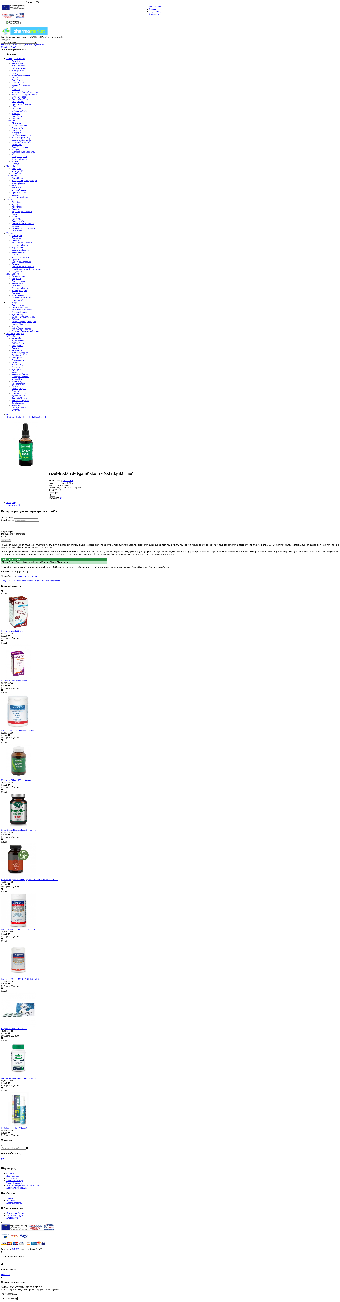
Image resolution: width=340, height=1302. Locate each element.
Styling (15, 204)
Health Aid (68, 480)
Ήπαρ (14, 73)
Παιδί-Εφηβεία (12, 274)
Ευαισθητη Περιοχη (20, 250)
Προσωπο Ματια (19, 221)
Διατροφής (49, 581)
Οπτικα (15, 386)
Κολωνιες (16, 293)
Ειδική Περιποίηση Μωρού (23, 317)
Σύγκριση (15, 638)
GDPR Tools (11, 1173)
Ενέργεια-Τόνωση (19, 68)
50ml (28, 581)
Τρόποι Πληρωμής (14, 1183)
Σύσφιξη (15, 164)
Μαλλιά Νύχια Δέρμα (21, 85)
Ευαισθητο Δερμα (19, 290)
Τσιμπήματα (17, 173)
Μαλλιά (15, 255)
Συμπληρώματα (37, 581)
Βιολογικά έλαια (19, 408)
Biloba (11, 581)
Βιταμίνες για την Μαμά (22, 310)
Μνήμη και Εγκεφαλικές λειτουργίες (27, 92)
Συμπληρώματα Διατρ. (15, 58)
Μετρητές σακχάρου (20, 376)
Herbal (17, 581)
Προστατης (16, 219)
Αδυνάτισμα (11, 176)
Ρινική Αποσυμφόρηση (21, 329)
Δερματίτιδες (17, 365)
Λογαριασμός (155, 11)
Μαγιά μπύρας (18, 82)
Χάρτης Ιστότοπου (14, 1203)
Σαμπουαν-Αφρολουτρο (22, 298)
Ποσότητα (53, 492)
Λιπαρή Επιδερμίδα (20, 147)
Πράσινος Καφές (19, 192)
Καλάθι (53, 498)
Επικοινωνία (154, 14)
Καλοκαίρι (10, 166)
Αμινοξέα (16, 61)
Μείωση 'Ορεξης (19, 190)
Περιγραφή (11, 502)
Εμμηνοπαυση (18, 247)
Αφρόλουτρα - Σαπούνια (22, 211)
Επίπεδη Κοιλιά (18, 183)
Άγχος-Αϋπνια (18, 341)
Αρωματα (16, 209)
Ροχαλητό (16, 391)
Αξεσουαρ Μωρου (20, 307)
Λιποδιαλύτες (17, 188)
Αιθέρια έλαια (18, 343)
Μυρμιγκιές (17, 381)
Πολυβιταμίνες (18, 101)
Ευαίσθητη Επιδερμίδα (21, 140)
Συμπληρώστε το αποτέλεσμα (13, 534)
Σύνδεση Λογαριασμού (11, 45)
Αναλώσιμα (17, 350)
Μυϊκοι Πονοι (18, 379)
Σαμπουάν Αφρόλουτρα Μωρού (25, 331)
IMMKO (15, 1249)
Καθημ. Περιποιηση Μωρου (24, 321)
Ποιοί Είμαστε (155, 7)
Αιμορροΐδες (17, 345)
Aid (61, 581)
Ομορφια (15, 259)
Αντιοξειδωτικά (18, 66)
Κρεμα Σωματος (19, 252)
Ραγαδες (15, 326)
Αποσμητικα (17, 207)
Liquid (23, 581)
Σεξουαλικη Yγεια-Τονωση (23, 228)
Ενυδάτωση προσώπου (21, 135)
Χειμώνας (16, 405)
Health (57, 581)
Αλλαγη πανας (18, 305)
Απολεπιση (16, 130)
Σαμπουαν (16, 226)
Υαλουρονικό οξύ (19, 111)
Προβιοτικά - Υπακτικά (21, 104)
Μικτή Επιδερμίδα (19, 156)
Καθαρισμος (17, 145)
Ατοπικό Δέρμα (18, 360)
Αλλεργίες (16, 348)
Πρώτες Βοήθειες (19, 388)
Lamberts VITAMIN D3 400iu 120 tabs (18, 730)
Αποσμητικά (17, 235)
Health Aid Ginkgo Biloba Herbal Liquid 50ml (26, 417)
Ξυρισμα (15, 216)
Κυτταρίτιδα (17, 185)
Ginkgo (4, 581)
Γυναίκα (9, 233)
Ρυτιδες (15, 161)
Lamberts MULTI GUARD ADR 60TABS (19, 929)
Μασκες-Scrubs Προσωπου (23, 152)
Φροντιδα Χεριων (19, 398)
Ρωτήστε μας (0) (13, 505)
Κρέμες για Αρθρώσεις (21, 374)
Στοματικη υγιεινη (19, 393)
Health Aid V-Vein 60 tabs (12, 631)
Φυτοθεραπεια (18, 403)
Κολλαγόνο (17, 78)
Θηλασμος (16, 319)
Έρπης (14, 372)
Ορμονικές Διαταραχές (21, 262)
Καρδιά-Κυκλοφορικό (21, 75)
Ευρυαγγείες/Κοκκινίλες (22, 142)
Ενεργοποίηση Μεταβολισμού (24, 180)
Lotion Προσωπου (19, 125)
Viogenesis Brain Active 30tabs (14, 1028)
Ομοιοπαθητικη (18, 384)
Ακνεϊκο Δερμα (18, 276)
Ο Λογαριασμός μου (15, 1213)
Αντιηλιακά (16, 168)
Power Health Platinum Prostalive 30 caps (18, 830)
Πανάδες (15, 264)
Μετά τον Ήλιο (18, 171)
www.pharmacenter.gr (28, 576)
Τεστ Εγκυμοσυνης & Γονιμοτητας (26, 269)
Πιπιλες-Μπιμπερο (20, 324)
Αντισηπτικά (17, 357)
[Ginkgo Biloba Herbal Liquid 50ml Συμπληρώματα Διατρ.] (25, 467)
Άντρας (9, 200)
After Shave (17, 202)
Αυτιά (14, 362)
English (18, 23)
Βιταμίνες (16, 118)
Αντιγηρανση (17, 128)
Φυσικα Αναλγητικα (20, 400)
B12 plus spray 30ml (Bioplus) (14, 1128)
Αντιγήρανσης (18, 63)
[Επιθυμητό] (58, 498)
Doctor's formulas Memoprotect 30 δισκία (18, 1078)
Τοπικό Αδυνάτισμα (20, 197)
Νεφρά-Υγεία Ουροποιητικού (24, 94)
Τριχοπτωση (17, 231)
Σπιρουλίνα (16, 109)
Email (3, 1145)
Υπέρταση (16, 113)
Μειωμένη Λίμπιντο (20, 257)
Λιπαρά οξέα (17, 80)
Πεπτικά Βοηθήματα (20, 99)
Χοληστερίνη (17, 116)
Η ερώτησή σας (7, 531)
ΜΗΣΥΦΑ (16, 410)
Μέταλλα (16, 89)
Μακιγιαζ (16, 149)
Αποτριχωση (17, 238)
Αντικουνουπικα (18, 281)
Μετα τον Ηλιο (18, 295)
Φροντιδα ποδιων (19, 396)
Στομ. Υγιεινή (17, 300)
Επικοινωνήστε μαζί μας (16, 1188)
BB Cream (16, 123)
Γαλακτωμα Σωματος (21, 245)
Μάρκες (152, 9)
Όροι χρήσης (11, 1178)
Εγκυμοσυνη (17, 314)
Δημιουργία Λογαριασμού (33, 45)
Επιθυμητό (5, 638)
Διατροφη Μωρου (19, 312)
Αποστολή (6, 540)
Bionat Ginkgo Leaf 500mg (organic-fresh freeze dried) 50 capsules (29, 879)
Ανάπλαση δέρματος (20, 353)
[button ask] (61, 498)
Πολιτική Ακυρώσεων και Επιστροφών (23, 1185)
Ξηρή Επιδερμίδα (19, 159)
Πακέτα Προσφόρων (15, 333)
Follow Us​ (5, 1274)
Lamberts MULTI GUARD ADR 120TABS (20, 979)
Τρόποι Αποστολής (14, 1180)
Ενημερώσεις (12, 1218)
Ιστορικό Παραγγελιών (16, 1215)
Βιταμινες (16, 286)
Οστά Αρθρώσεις (19, 97)
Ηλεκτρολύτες (18, 70)
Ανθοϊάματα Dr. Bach (21, 355)
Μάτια (14, 87)
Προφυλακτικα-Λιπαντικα (23, 223)
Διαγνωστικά (17, 367)
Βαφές (14, 214)
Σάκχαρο (15, 106)
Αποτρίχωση (17, 133)
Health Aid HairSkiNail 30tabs (14, 681)
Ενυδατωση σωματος (21, 137)
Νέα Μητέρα (11, 302)
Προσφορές (11, 1200)
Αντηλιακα (16, 278)
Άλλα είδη (10, 336)
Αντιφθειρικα (17, 283)
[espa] (13, 20)
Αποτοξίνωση (17, 178)
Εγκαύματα (16, 369)
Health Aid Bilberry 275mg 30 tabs (16, 780)
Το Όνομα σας (7, 517)
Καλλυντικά (11, 121)
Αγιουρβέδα (17, 338)
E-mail (13, 520)
